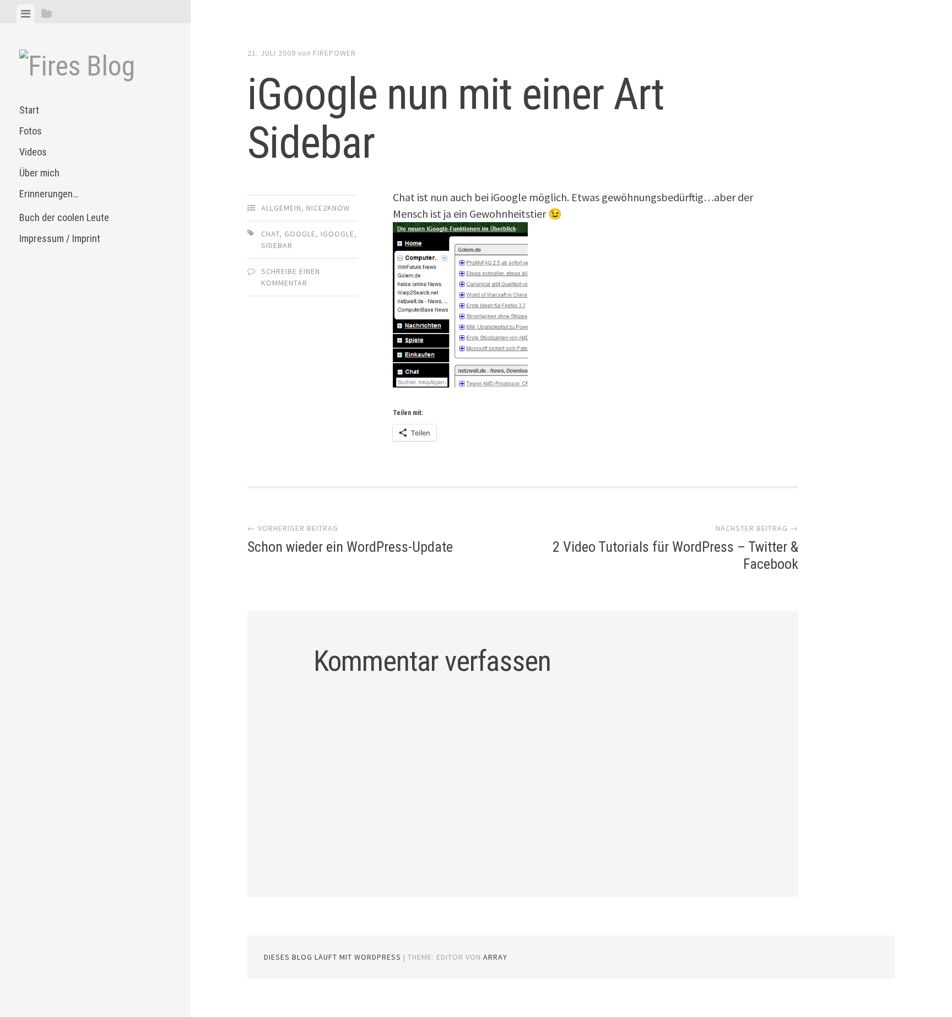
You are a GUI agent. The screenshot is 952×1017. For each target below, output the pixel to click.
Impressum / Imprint (59, 238)
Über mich (39, 173)
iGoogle (337, 234)
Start (29, 110)
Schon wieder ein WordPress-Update (350, 547)
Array (495, 957)
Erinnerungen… (48, 194)
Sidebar (277, 245)
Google (300, 234)
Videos (33, 152)
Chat (270, 234)
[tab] (26, 13)
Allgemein (281, 208)
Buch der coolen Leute (64, 217)
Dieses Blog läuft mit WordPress (332, 957)
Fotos (30, 131)
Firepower (334, 53)
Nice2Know (328, 208)
